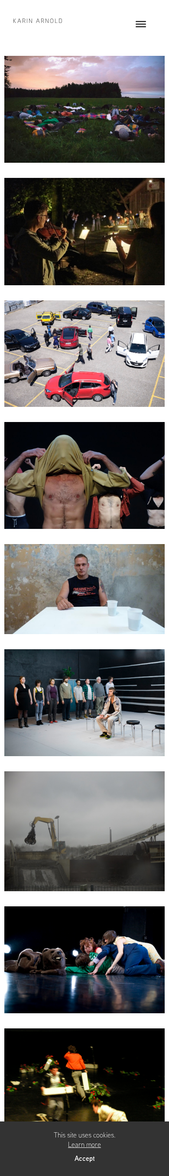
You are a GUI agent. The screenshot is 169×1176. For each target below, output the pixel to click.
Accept (85, 1158)
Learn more (84, 1144)
